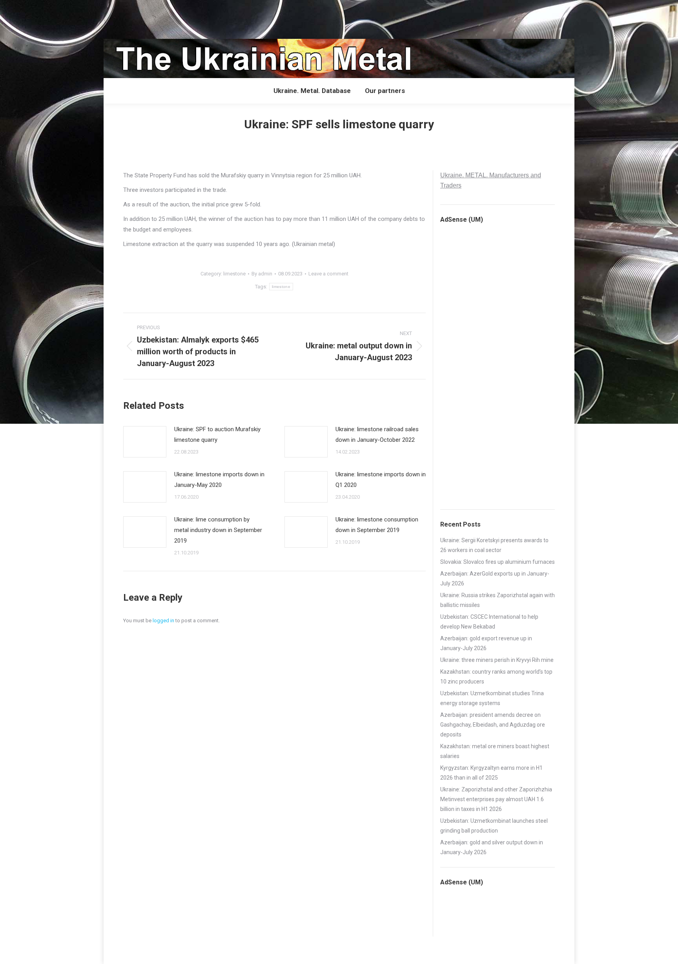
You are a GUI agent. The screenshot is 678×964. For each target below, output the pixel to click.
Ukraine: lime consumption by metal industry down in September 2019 (218, 530)
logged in (163, 620)
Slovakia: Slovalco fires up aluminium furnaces (497, 562)
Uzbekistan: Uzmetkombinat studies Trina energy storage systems (492, 698)
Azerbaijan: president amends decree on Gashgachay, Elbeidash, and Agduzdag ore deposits (492, 725)
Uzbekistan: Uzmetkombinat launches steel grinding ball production (494, 826)
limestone (234, 274)
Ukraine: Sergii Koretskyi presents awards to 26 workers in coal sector (494, 545)
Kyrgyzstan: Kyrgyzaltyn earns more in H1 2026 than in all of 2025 (491, 773)
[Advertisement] (143, 17)
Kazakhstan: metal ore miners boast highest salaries (494, 751)
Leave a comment (328, 274)
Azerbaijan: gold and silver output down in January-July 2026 (491, 847)
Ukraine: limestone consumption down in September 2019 (376, 525)
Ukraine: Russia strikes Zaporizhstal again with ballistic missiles (497, 600)
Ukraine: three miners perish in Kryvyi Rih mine (497, 660)
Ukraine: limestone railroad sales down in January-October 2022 (377, 434)
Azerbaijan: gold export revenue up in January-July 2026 (486, 643)
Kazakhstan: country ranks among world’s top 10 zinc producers (496, 677)
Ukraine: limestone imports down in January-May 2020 (219, 479)
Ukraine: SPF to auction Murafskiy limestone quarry (217, 434)
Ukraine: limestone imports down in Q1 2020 (380, 479)
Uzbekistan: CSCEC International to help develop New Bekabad (489, 622)
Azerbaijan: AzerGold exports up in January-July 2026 (494, 578)
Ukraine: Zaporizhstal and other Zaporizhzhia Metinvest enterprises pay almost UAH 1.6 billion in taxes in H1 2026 (496, 799)
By (262, 274)
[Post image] (144, 441)
